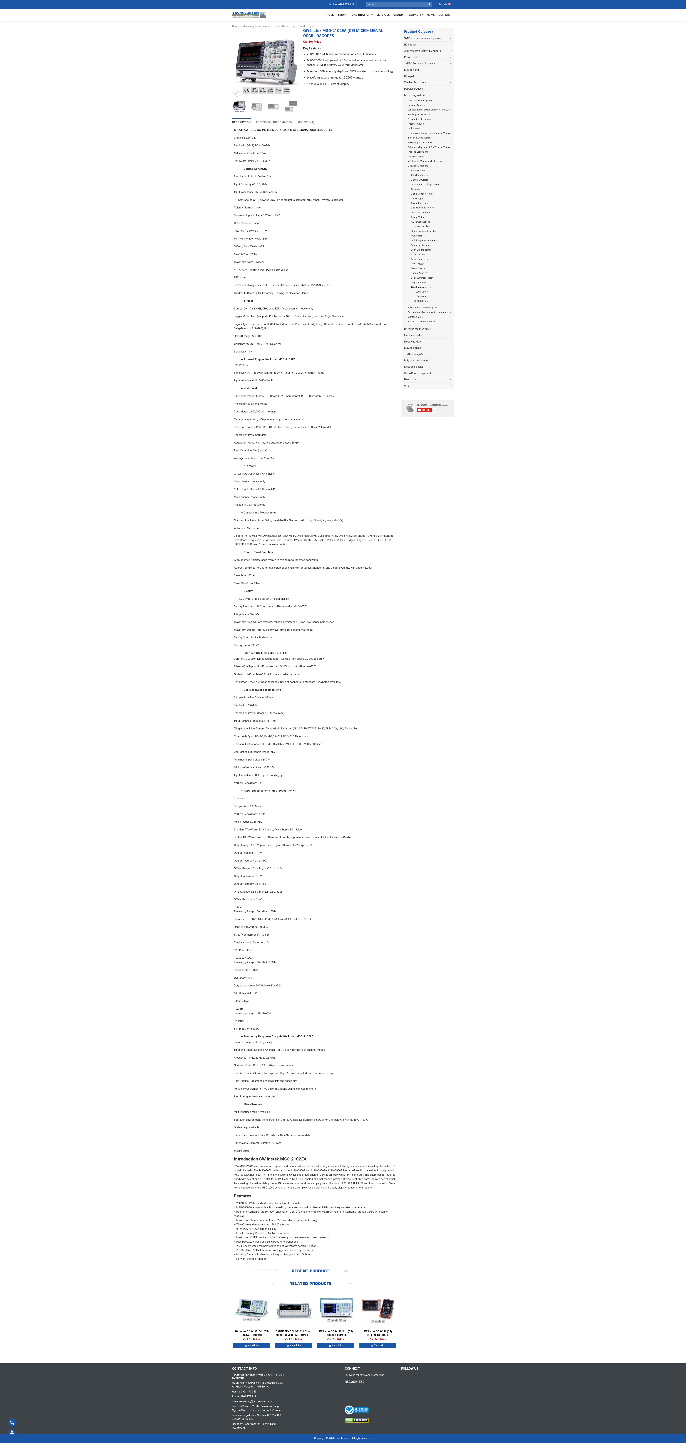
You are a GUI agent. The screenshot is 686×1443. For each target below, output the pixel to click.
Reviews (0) (305, 122)
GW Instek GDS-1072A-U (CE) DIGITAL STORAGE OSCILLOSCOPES (251, 1333)
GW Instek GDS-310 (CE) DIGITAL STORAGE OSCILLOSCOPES (378, 1333)
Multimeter (416, 235)
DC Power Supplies (420, 226)
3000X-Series (421, 301)
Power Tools (411, 57)
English (443, 4)
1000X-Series (421, 291)
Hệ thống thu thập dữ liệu (418, 329)
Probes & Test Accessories (422, 321)
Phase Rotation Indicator (423, 231)
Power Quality (418, 268)
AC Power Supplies (420, 221)
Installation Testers (420, 212)
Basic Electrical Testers (423, 207)
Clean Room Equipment (417, 373)
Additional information (274, 122)
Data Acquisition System (420, 100)
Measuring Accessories (420, 142)
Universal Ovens (416, 156)
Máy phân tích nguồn (416, 360)
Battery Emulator (419, 179)
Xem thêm (253, 1345)
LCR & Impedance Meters (424, 240)
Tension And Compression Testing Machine (430, 133)
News (431, 14)
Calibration (361, 14)
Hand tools (410, 379)
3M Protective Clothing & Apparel (422, 50)
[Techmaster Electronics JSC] (249, 15)
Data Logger (417, 198)
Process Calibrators (418, 151)
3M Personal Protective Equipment (423, 38)
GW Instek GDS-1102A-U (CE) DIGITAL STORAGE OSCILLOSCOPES (336, 1333)
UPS (406, 385)
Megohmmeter (418, 282)
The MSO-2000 (243, 1166)
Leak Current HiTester (422, 277)
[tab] (241, 122)
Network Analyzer (417, 105)
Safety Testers (418, 254)
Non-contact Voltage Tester (425, 184)
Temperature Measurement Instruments (428, 312)
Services (383, 14)
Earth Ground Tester (421, 249)
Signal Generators (420, 259)
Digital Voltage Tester (422, 193)
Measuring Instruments (256, 26)
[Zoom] (236, 93)
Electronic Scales (413, 366)
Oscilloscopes (306, 26)
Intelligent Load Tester (419, 137)
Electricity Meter (413, 341)
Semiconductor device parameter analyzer (429, 109)
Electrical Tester (413, 335)
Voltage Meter (418, 170)
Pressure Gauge (416, 123)
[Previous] (238, 64)
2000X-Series (421, 296)
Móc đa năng (411, 69)
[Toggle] (450, 38)
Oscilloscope (418, 175)
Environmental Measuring (420, 307)
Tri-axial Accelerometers (420, 119)
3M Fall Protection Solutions (420, 63)
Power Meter (417, 263)
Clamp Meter (417, 217)
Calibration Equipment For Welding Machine (430, 147)
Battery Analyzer (419, 273)
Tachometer (414, 128)
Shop (342, 14)
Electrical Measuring (284, 26)
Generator (416, 189)
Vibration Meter (415, 317)
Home (330, 14)
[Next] (292, 64)
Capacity (416, 14)
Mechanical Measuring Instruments (425, 161)
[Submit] (429, 4)
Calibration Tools (419, 203)
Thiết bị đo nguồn (414, 354)
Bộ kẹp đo (409, 76)
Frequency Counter (420, 245)
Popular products (414, 88)
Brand (398, 14)
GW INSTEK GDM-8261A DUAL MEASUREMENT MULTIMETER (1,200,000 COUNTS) (294, 1333)
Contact (445, 14)
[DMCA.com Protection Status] (357, 1420)
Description (241, 122)
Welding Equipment (415, 82)
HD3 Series (410, 44)
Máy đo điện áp (412, 347)
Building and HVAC (417, 114)
